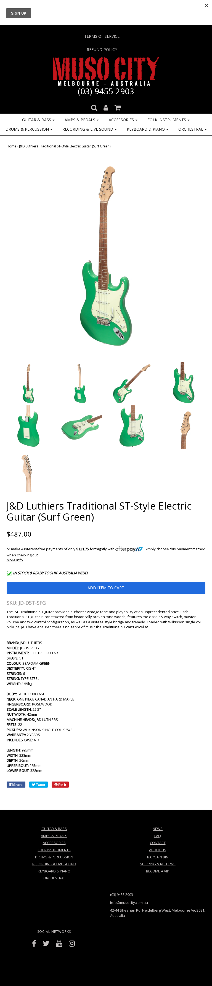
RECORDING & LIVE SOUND (54, 863)
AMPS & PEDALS (54, 835)
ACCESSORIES (54, 842)
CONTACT (158, 842)
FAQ (157, 835)
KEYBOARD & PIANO (54, 871)
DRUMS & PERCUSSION (54, 857)
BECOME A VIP (157, 871)
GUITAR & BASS (54, 828)
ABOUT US (157, 849)
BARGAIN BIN (157, 857)
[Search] (94, 106)
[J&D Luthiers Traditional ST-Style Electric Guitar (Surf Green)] (28, 383)
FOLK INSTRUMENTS (54, 849)
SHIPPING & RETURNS (158, 863)
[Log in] (106, 106)
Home (11, 146)
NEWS (158, 828)
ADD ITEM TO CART (106, 587)
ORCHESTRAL (54, 877)
